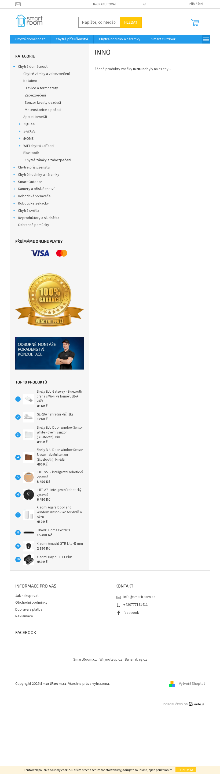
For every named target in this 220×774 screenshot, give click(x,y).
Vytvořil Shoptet (192, 683)
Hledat (130, 22)
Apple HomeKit (35, 117)
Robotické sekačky (33, 203)
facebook (131, 612)
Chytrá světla (28, 210)
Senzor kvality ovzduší (43, 102)
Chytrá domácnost (32, 66)
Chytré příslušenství (34, 167)
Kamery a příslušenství (36, 189)
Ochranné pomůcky (33, 225)
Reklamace (24, 616)
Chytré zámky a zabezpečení (46, 74)
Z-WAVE (29, 131)
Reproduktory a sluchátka (38, 218)
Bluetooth (31, 153)
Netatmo (30, 81)
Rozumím (185, 770)
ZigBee (29, 124)
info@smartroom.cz (139, 597)
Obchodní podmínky (31, 602)
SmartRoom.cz (85, 659)
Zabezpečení (35, 95)
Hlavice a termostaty (41, 88)
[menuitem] (30, 39)
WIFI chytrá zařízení (38, 146)
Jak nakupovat (104, 4)
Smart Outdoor (30, 182)
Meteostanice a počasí (43, 110)
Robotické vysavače (34, 196)
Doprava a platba (28, 609)
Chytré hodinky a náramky (38, 174)
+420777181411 (135, 604)
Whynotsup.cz (111, 659)
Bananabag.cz (136, 659)
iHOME (28, 138)
